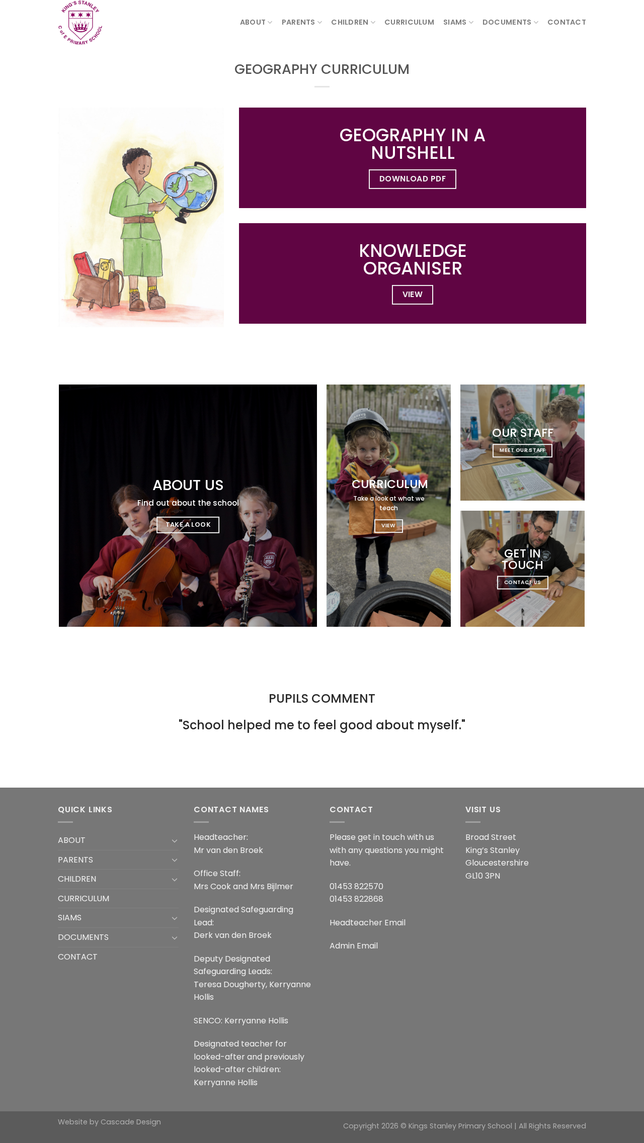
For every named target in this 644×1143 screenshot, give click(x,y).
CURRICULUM (409, 22)
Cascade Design (131, 1122)
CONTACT (566, 22)
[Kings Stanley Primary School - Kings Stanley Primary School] (108, 22)
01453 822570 (356, 886)
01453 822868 (356, 899)
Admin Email (354, 945)
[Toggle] (175, 840)
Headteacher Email (368, 922)
